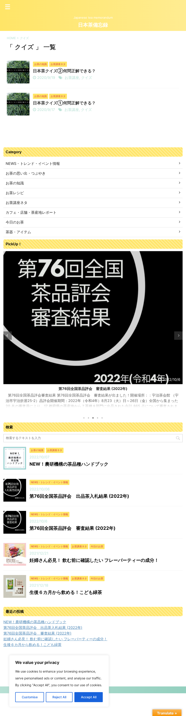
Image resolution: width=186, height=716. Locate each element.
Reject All (59, 697)
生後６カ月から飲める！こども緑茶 (65, 592)
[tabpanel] (93, 331)
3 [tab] (93, 418)
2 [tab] (88, 418)
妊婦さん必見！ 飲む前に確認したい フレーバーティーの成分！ (94, 560)
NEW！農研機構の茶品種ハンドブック (68, 464)
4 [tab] (97, 418)
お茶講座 (72, 77)
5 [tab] (102, 418)
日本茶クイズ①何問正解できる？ (64, 102)
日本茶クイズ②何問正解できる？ (64, 70)
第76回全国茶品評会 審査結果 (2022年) (93, 388)
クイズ (86, 77)
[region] (59, 681)
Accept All (88, 697)
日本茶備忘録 (93, 25)
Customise (30, 697)
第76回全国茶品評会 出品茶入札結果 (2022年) (79, 496)
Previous (7, 335)
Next (178, 335)
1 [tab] (84, 418)
